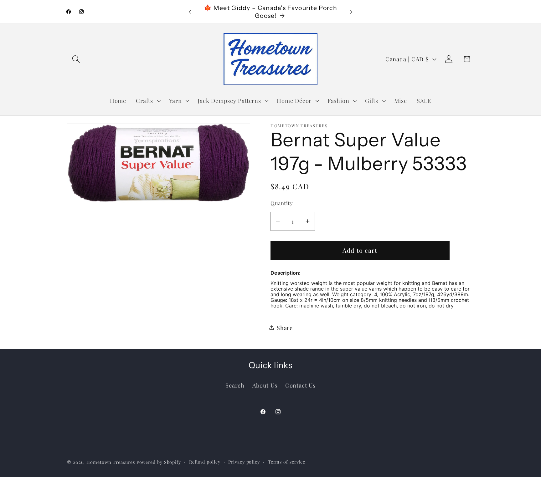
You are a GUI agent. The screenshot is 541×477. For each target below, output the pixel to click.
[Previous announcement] (190, 11)
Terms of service (287, 462)
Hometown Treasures (110, 462)
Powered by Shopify (159, 462)
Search (235, 385)
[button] (76, 59)
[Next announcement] (351, 11)
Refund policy (204, 462)
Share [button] (285, 327)
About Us (264, 385)
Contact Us (300, 385)
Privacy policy (244, 462)
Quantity (281, 203)
